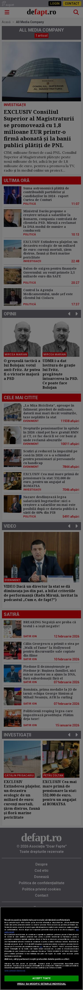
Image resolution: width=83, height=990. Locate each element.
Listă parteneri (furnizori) (14, 971)
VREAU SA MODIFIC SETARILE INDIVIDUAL (41, 983)
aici (41, 947)
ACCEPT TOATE (41, 978)
